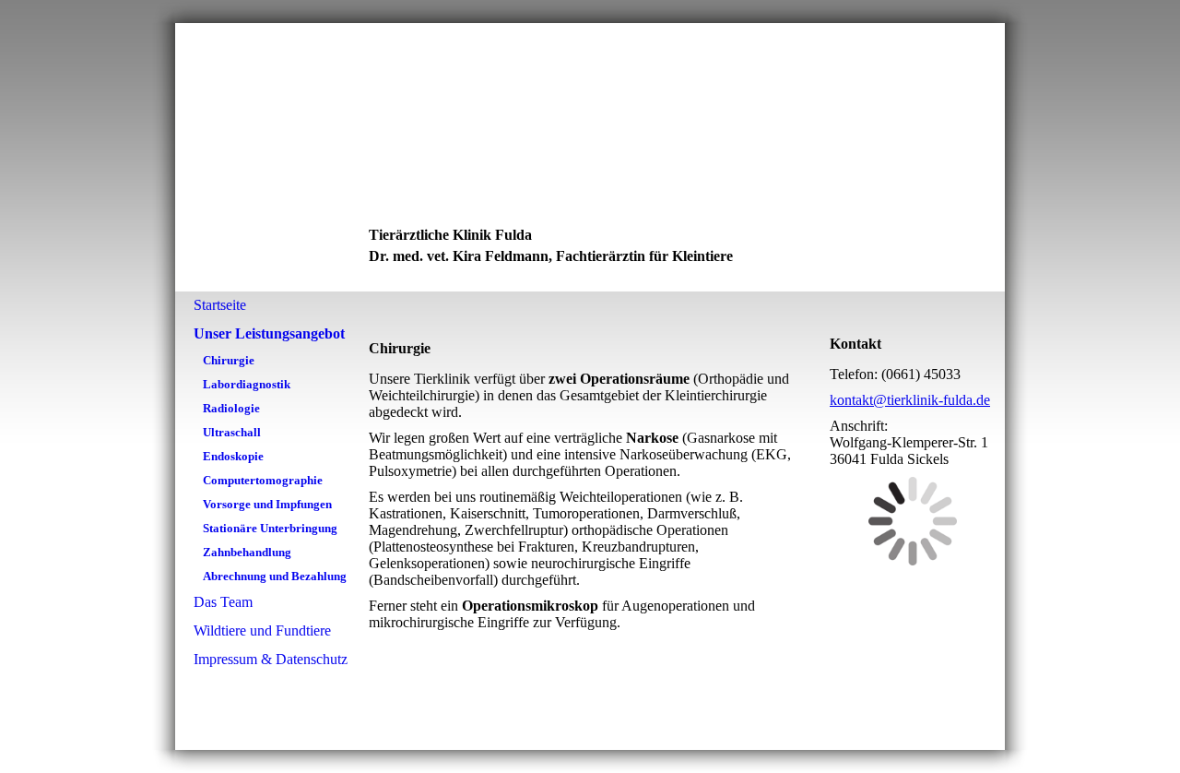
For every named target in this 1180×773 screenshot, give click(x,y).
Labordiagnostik (246, 384)
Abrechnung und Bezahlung (275, 576)
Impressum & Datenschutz (271, 659)
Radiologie (231, 408)
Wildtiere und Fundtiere (262, 630)
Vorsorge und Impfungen (267, 504)
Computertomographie (263, 480)
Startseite (220, 305)
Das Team (223, 602)
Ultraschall (232, 432)
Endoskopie (233, 456)
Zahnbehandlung (247, 552)
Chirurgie (228, 360)
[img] (590, 157)
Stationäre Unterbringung (270, 528)
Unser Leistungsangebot (269, 333)
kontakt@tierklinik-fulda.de (910, 400)
